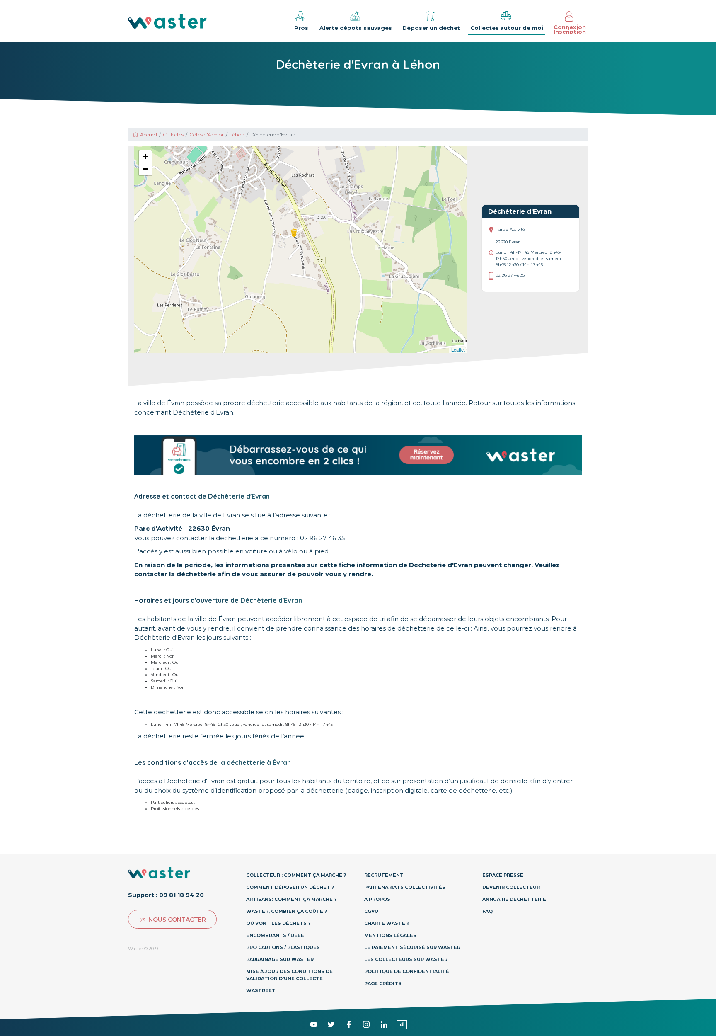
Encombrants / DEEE (275, 935)
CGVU (371, 911)
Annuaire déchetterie (514, 899)
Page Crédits (383, 983)
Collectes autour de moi (506, 27)
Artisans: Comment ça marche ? (291, 899)
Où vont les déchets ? (278, 923)
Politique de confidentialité (406, 971)
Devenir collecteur (511, 887)
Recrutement (384, 875)
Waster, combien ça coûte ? (286, 911)
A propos (377, 899)
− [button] (145, 169)
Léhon (237, 134)
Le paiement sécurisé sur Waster (412, 947)
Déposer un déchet (431, 27)
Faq (487, 911)
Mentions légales (390, 935)
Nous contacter (177, 919)
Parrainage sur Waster (280, 959)
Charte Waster (386, 923)
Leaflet (458, 349)
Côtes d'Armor (206, 134)
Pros (301, 27)
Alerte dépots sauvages (355, 27)
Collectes (173, 134)
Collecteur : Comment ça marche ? (296, 875)
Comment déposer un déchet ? (290, 887)
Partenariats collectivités (404, 887)
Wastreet (261, 990)
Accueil (148, 134)
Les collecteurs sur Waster (406, 959)
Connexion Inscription (570, 29)
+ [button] (145, 156)
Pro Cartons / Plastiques (283, 947)
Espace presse (502, 875)
